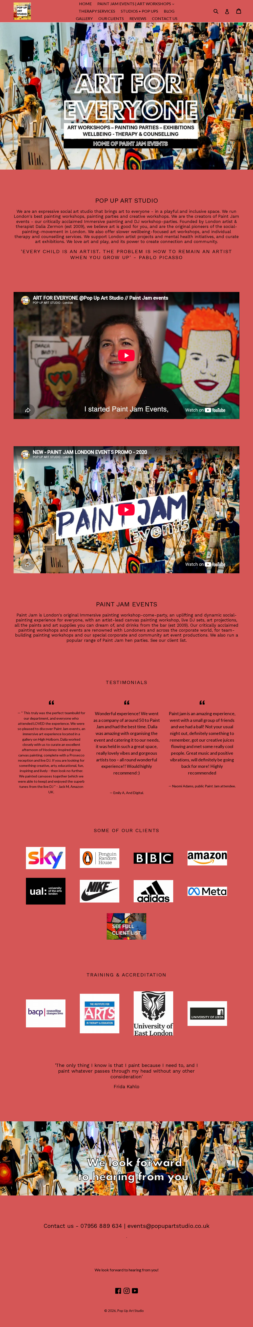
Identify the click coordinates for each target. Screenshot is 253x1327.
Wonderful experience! (118, 713)
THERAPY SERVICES (97, 11)
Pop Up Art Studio (130, 1311)
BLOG (169, 11)
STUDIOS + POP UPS (139, 11)
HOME (85, 3)
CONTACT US (164, 18)
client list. (177, 640)
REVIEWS (137, 18)
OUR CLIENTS (111, 18)
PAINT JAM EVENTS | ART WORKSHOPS (137, 3)
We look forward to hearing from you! (127, 1269)
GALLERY (84, 18)
